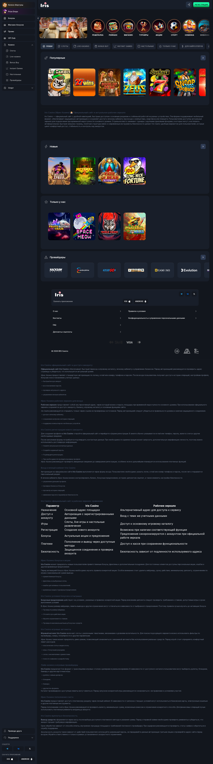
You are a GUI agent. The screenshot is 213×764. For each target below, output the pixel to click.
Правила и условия (137, 311)
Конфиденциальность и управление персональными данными (156, 318)
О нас (55, 311)
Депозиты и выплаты (62, 332)
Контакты (57, 318)
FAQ (54, 325)
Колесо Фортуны (15, 5)
